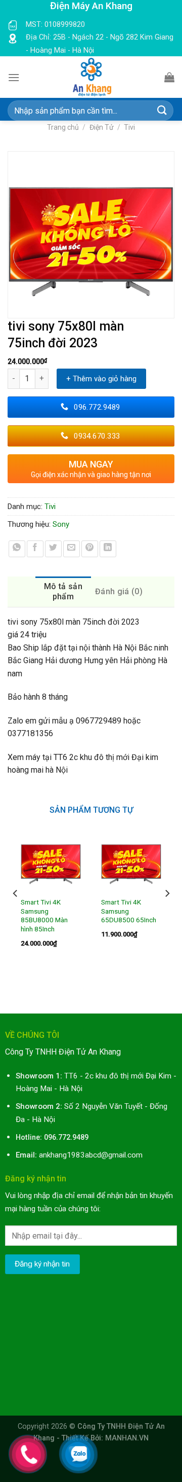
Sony (61, 524)
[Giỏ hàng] (169, 77)
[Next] (167, 913)
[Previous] (16, 913)
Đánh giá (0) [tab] (119, 591)
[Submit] (162, 111)
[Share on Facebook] (35, 548)
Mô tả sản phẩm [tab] (63, 591)
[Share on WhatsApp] (17, 548)
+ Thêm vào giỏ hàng (101, 378)
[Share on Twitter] (53, 548)
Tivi (129, 127)
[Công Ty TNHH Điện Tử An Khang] (92, 77)
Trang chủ (63, 127)
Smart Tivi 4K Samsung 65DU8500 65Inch (128, 911)
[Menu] (14, 77)
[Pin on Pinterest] (89, 548)
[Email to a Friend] (71, 548)
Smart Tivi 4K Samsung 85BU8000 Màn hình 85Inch (44, 915)
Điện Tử (101, 127)
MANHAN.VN (127, 1438)
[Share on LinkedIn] (108, 548)
